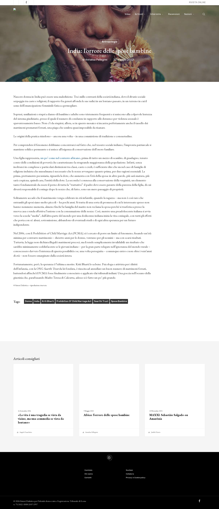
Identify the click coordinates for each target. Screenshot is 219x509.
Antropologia (109, 41)
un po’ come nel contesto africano (60, 158)
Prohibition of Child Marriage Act (73, 301)
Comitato (88, 470)
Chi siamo (88, 474)
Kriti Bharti (48, 301)
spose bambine (119, 301)
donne (28, 301)
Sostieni (129, 470)
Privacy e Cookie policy (135, 478)
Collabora (130, 474)
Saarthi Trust (101, 301)
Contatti (87, 478)
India (36, 301)
